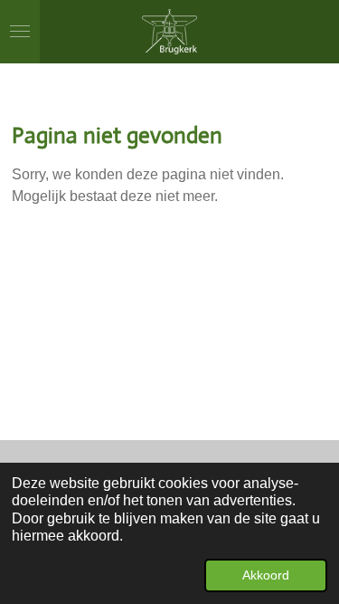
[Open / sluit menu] (20, 31)
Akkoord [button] (265, 575)
